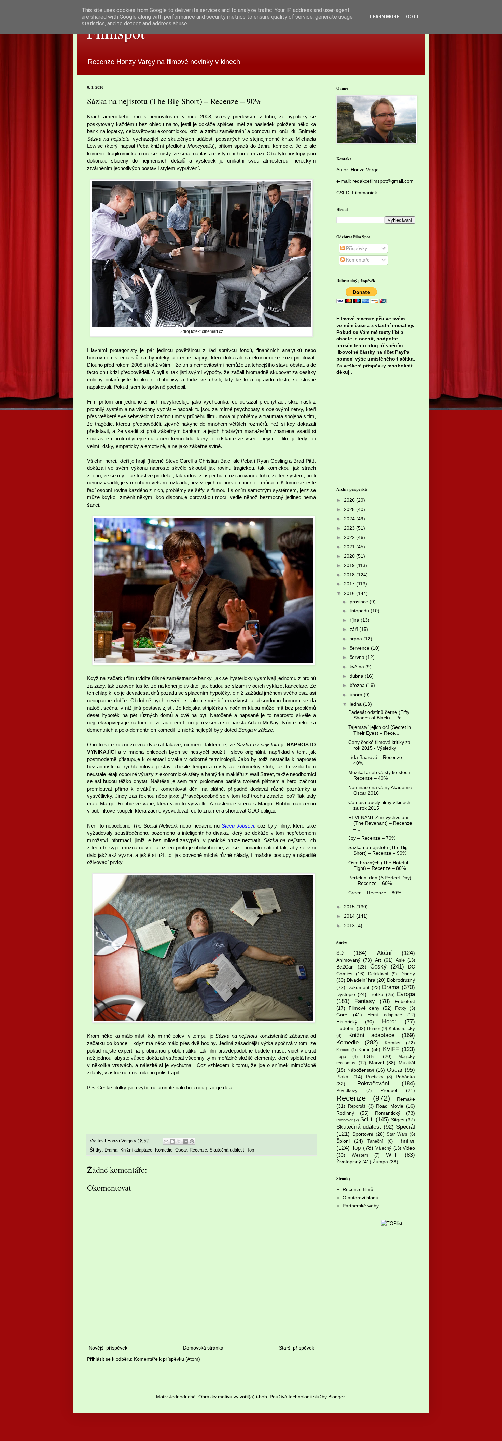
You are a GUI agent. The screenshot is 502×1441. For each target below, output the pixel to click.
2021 (350, 546)
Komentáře (357, 260)
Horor (389, 1021)
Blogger (336, 1396)
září (354, 629)
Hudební (345, 1028)
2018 (350, 574)
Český (378, 966)
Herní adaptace (384, 1015)
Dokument (358, 987)
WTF (392, 1155)
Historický (346, 1022)
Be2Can (345, 967)
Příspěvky (356, 248)
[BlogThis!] (172, 1141)
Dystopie (345, 994)
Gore (341, 1014)
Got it (414, 16)
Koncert (342, 1050)
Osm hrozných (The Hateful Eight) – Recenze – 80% (378, 865)
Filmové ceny (364, 1008)
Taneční (375, 1141)
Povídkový (347, 1090)
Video (409, 1148)
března (358, 685)
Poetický (375, 1077)
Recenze (198, 1150)
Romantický (387, 1113)
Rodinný (345, 1113)
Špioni (343, 1141)
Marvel (376, 1062)
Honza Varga (365, 169)
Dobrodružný (401, 980)
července (360, 648)
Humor (373, 1028)
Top (250, 1150)
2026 (350, 500)
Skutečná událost (227, 1150)
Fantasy (364, 1001)
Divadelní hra (361, 980)
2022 (350, 537)
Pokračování (373, 1083)
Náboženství (360, 1070)
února (357, 694)
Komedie (163, 1150)
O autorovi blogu (360, 1197)
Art (378, 960)
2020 (350, 556)
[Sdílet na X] (179, 1141)
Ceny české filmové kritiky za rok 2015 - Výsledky (379, 745)
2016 (350, 593)
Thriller (406, 1141)
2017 (350, 584)
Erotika (376, 994)
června (358, 657)
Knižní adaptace (136, 1150)
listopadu (360, 610)
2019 (350, 565)
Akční (384, 953)
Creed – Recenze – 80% (374, 892)
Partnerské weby (361, 1206)
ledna (356, 704)
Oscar (181, 1150)
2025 (350, 509)
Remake (406, 1099)
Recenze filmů (358, 1189)
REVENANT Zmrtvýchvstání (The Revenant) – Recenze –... (380, 823)
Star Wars (397, 1134)
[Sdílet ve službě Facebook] (185, 1141)
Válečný (383, 1148)
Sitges (397, 1119)
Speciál (405, 1127)
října (355, 620)
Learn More (384, 16)
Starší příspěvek (296, 1348)
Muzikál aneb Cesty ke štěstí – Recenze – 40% (381, 775)
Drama (110, 1150)
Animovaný (348, 960)
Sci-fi (367, 1119)
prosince (359, 601)
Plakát (343, 1076)
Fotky (400, 1008)
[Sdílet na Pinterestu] (192, 1141)
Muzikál (407, 1062)
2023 (350, 528)
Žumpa (380, 1161)
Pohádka (405, 1076)
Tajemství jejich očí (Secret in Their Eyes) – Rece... (379, 730)
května (357, 666)
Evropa (406, 994)
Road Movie (389, 1106)
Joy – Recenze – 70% (371, 838)
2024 (350, 518)
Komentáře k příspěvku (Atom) (167, 1359)
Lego (341, 1056)
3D (340, 953)
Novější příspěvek (108, 1348)
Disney (407, 973)
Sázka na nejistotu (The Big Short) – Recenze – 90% (378, 850)
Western (360, 1155)
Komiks (392, 1042)
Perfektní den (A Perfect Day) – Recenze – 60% (380, 880)
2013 (350, 925)
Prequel (388, 1090)
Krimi (363, 1049)
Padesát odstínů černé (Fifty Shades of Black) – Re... (378, 715)
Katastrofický (402, 1028)
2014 (350, 916)
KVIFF (391, 1049)
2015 (350, 906)
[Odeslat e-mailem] (166, 1141)
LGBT (370, 1056)
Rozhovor (344, 1120)
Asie (400, 960)
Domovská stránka (203, 1348)
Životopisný (348, 1161)
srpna (356, 638)
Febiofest (405, 1001)
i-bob (261, 1396)
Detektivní (378, 974)
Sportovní (362, 1134)
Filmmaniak (364, 192)
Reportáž (357, 1106)
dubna (357, 676)
